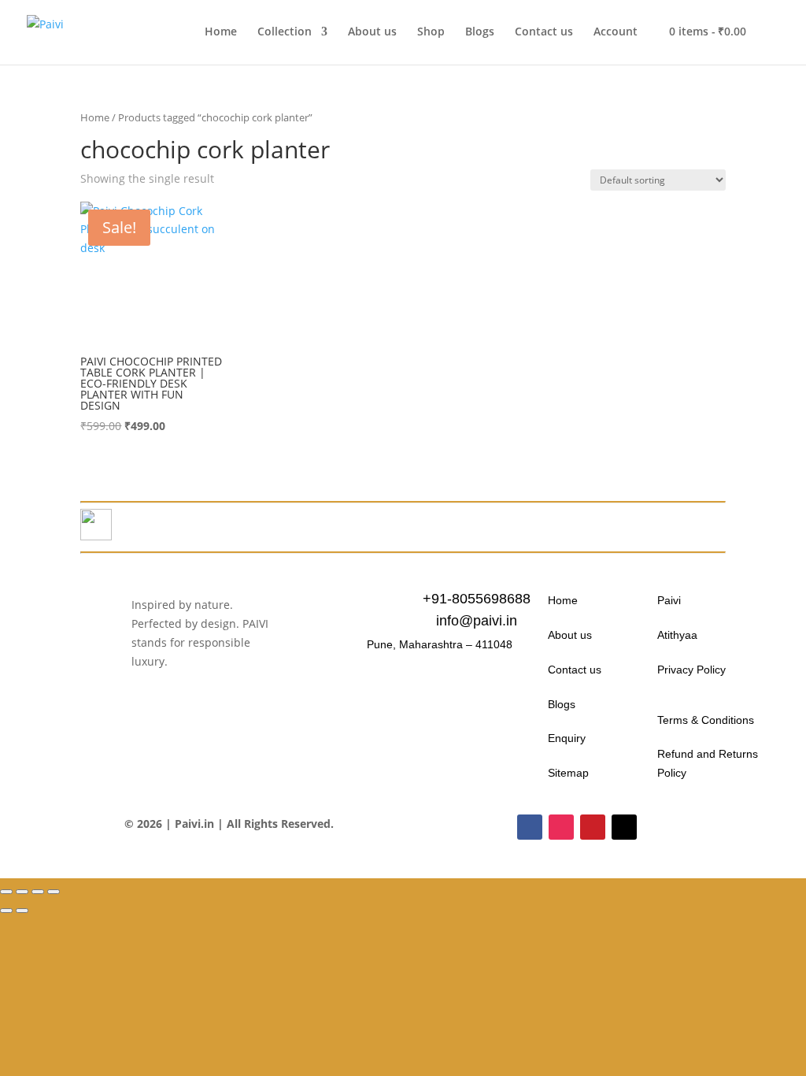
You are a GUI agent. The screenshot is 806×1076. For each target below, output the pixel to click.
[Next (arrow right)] (22, 910)
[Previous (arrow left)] (6, 910)
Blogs (479, 32)
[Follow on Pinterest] (592, 827)
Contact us (544, 32)
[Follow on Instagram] (561, 827)
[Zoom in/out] (6, 891)
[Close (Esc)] (53, 891)
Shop (431, 32)
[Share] (37, 891)
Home (221, 32)
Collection (284, 32)
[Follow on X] (624, 827)
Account (615, 32)
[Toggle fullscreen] (22, 891)
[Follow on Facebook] (529, 827)
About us (372, 32)
